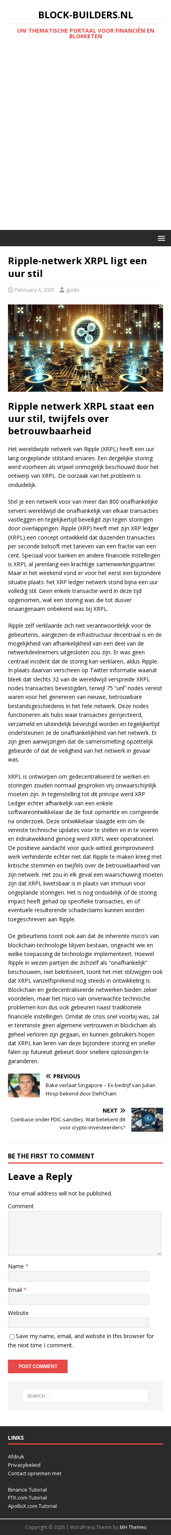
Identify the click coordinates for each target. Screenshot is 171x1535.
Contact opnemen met (34, 1473)
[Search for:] (85, 1396)
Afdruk (16, 1456)
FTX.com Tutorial (27, 1497)
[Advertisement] (85, 140)
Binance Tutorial (27, 1489)
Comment (21, 1206)
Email (15, 1290)
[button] (160, 237)
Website (18, 1313)
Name (16, 1266)
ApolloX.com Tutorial (32, 1505)
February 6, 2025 (34, 289)
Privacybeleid (24, 1464)
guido (73, 289)
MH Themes (133, 1527)
